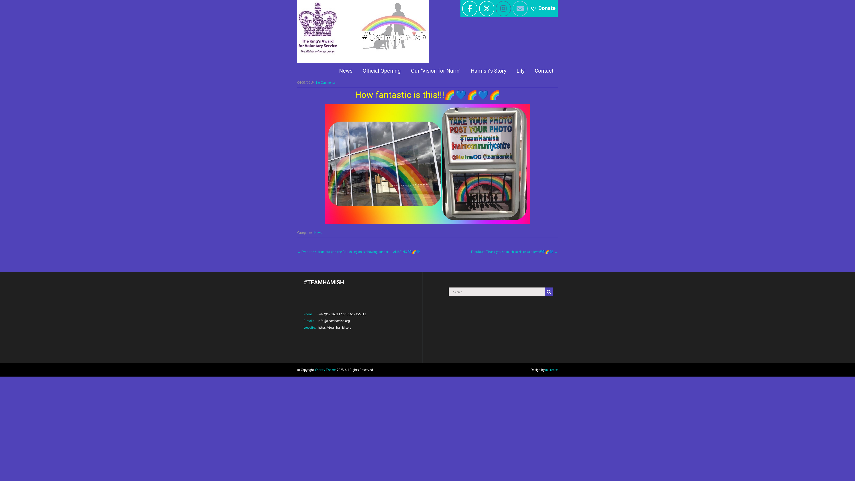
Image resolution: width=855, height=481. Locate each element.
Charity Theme (325, 370)
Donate (547, 8)
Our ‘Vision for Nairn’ (435, 71)
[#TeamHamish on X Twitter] (486, 8)
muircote (551, 370)
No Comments (326, 82)
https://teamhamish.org (334, 327)
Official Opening (382, 71)
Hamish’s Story (488, 71)
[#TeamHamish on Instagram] (503, 8)
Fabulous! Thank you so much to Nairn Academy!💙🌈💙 (514, 252)
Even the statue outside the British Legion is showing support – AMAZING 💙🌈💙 (358, 252)
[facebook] (469, 8)
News (345, 71)
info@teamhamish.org (333, 321)
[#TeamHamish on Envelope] (520, 8)
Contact (544, 71)
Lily (521, 71)
